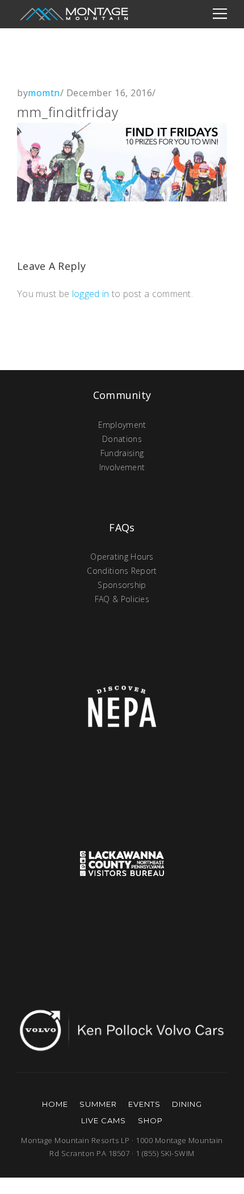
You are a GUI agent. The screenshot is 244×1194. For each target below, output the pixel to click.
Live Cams (103, 1120)
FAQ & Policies (122, 599)
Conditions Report (122, 570)
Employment (122, 424)
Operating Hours (122, 556)
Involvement (122, 467)
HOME (55, 1104)
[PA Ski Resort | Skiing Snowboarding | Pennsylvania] (74, 14)
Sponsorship (122, 584)
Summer (98, 1104)
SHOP (150, 1120)
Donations (122, 438)
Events (144, 1104)
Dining (187, 1104)
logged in (91, 293)
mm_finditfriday (68, 111)
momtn (44, 93)
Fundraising (122, 453)
